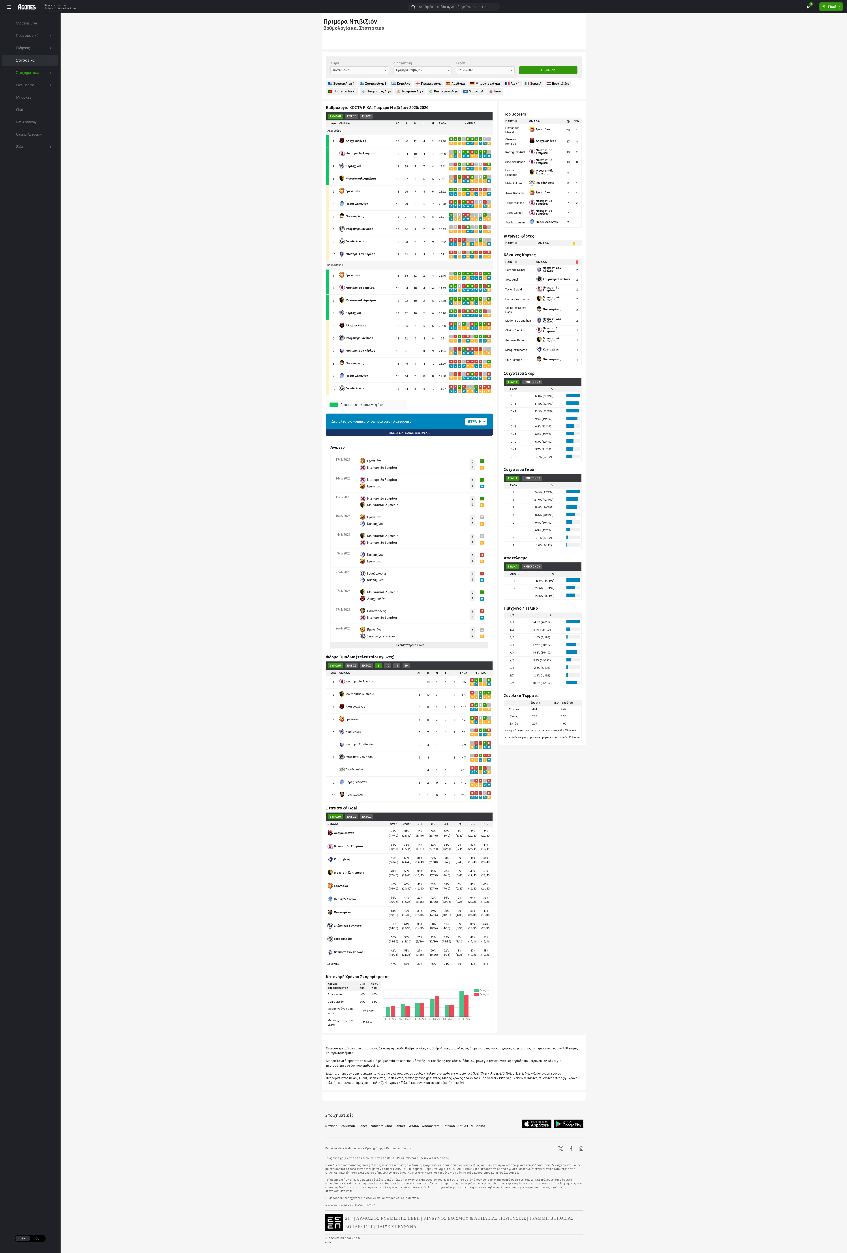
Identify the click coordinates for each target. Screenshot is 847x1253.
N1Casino (478, 1126)
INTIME (371, 1205)
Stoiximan (347, 1126)
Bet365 (413, 1126)
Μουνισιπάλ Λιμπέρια (360, 694)
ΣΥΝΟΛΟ (335, 116)
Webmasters (353, 1148)
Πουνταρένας (355, 794)
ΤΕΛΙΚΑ (512, 382)
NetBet (462, 1126)
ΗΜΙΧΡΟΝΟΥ (532, 382)
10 (387, 665)
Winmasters (431, 1126)
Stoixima (49, 5)
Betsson (448, 1126)
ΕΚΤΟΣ (366, 116)
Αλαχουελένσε (355, 706)
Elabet (362, 1126)
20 (406, 665)
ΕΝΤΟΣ (351, 116)
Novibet (331, 1126)
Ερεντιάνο (352, 719)
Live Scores (70, 8)
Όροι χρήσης (374, 1148)
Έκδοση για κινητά (399, 1148)
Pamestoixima (381, 1126)
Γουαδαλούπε (355, 769)
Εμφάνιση (548, 70)
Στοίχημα (49, 8)
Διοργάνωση (402, 63)
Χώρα (334, 63)
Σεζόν (460, 63)
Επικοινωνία (333, 1148)
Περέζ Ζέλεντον (356, 782)
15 (396, 665)
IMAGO (358, 1205)
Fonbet (400, 1126)
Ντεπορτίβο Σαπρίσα (360, 681)
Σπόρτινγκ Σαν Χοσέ (359, 757)
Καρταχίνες (353, 731)
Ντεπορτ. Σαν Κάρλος (360, 744)
